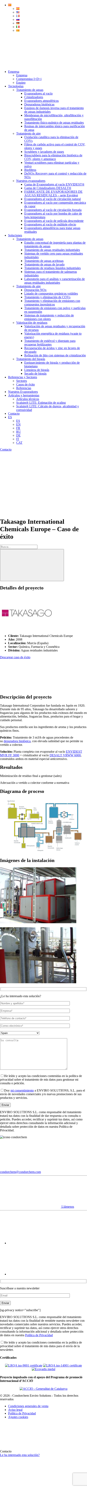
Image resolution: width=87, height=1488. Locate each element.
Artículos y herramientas (23, 395)
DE (18, 435)
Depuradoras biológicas (39, 104)
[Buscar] (32, 565)
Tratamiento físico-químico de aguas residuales (54, 122)
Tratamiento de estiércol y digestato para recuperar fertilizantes (49, 342)
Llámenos (67, 1206)
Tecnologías (15, 86)
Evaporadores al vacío (38, 93)
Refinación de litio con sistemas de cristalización (55, 355)
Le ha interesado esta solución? (20, 1455)
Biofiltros (30, 170)
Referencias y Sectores (22, 377)
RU (18, 431)
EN (18, 424)
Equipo (20, 82)
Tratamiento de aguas (29, 90)
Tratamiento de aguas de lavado (44, 264)
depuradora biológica (17, 741)
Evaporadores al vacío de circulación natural (52, 199)
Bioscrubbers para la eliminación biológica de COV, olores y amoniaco (53, 157)
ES (10, 417)
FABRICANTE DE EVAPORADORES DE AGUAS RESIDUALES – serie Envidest (53, 193)
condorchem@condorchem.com (20, 1172)
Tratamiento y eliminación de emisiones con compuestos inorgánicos (52, 302)
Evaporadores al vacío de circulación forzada (53, 210)
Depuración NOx (35, 290)
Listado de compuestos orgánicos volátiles (51, 293)
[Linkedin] (38, 1274)
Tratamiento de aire (28, 133)
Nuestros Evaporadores (23, 391)
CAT (19, 442)
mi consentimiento (22, 1090)
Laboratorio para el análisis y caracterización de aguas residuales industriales (54, 280)
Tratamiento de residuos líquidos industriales (52, 268)
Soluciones (15, 235)
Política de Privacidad (39, 1335)
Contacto (14, 413)
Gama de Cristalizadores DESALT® (47, 188)
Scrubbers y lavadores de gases (44, 151)
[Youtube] (38, 1243)
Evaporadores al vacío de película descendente (54, 220)
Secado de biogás (35, 373)
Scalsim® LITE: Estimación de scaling (41, 402)
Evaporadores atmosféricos (41, 100)
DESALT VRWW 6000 (65, 755)
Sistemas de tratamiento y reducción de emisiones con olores (49, 317)
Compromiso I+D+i (28, 79)
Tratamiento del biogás (30, 359)
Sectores (21, 381)
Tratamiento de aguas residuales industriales (52, 250)
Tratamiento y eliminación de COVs (47, 297)
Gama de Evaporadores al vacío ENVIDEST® (54, 184)
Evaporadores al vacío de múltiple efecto (50, 224)
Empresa (13, 71)
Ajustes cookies (18, 1417)
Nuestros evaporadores (30, 180)
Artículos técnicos (27, 399)
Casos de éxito (25, 384)
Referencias (23, 388)
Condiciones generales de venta (28, 1406)
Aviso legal (15, 1409)
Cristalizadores (33, 97)
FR (18, 428)
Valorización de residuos (31, 322)
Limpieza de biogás (36, 370)
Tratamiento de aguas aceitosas (44, 260)
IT (17, 439)
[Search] (30, 64)
